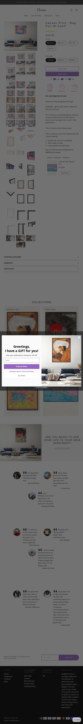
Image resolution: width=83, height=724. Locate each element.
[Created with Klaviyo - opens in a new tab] (41, 388)
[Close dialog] (79, 337)
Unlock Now (21, 366)
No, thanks (21, 376)
